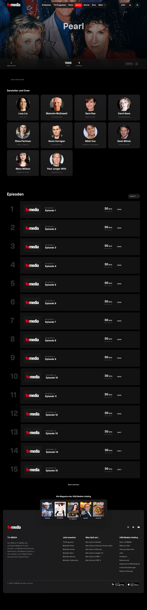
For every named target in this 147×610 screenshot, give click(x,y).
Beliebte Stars (68, 553)
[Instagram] (128, 527)
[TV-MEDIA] (72, 509)
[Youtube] (139, 527)
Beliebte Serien (69, 549)
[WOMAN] (60, 509)
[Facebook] (133, 527)
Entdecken (46, 5)
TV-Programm (60, 5)
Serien (78, 5)
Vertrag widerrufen (126, 549)
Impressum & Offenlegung (129, 564)
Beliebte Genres (69, 557)
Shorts (86, 5)
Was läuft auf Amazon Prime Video (99, 546)
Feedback (123, 557)
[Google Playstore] (118, 584)
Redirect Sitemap (126, 571)
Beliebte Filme (68, 546)
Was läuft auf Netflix (93, 542)
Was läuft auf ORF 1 (93, 557)
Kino (94, 5)
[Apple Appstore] (133, 584)
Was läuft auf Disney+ (94, 549)
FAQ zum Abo (124, 546)
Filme (70, 5)
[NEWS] (85, 509)
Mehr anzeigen (73, 484)
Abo (123, 5)
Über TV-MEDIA (125, 542)
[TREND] (47, 509)
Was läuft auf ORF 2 (93, 560)
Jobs (121, 553)
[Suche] (137, 5)
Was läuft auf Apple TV (94, 553)
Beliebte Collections (70, 560)
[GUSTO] (98, 509)
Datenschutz (124, 560)
